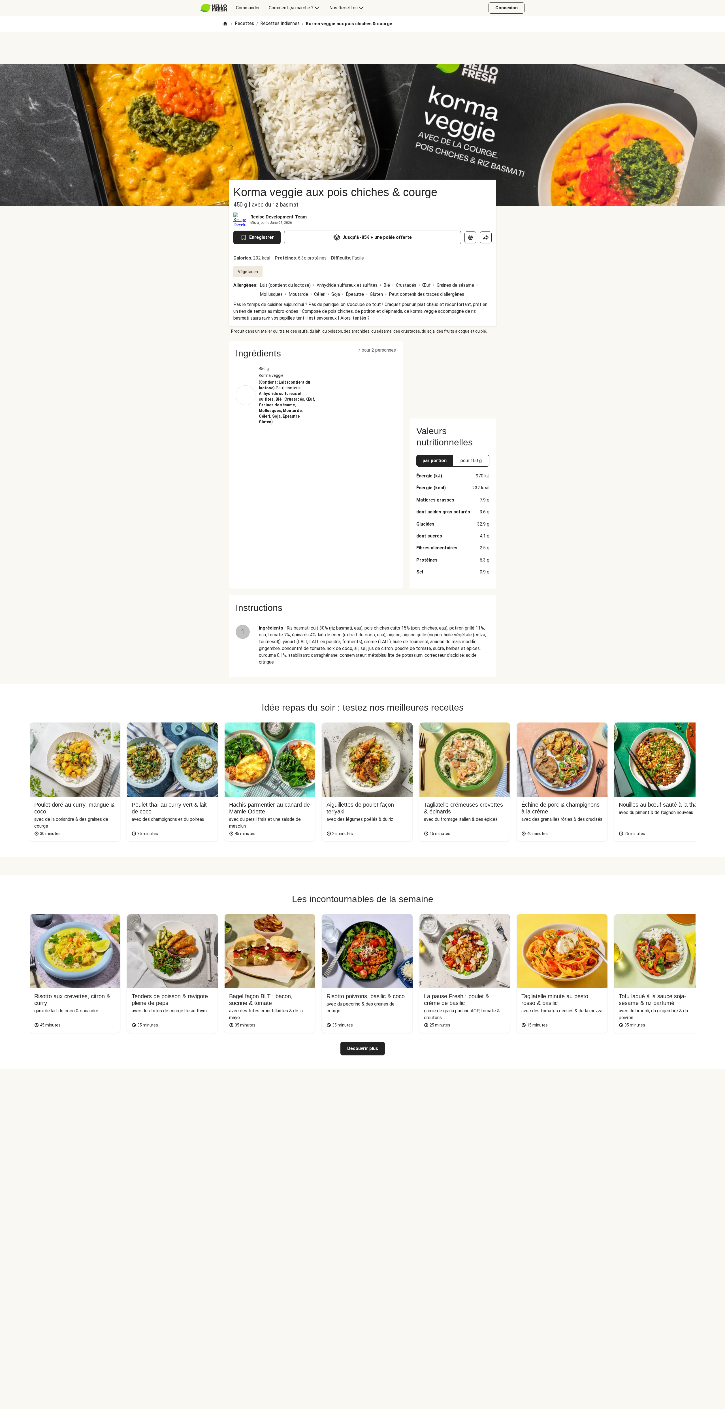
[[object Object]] (470, 237)
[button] (316, 353)
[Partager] (486, 237)
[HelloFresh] (214, 8)
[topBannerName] (362, 48)
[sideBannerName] (452, 376)
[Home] (225, 24)
